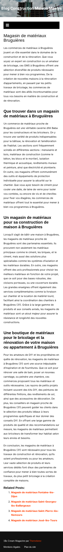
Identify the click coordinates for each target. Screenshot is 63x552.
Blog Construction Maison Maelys (31, 8)
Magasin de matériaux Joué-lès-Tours (34, 520)
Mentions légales (12, 547)
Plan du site (30, 547)
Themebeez (35, 541)
